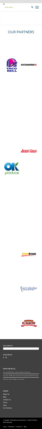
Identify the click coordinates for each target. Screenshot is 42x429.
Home (5, 402)
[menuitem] (31, 7)
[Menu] (36, 7)
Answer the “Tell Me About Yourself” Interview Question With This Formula (20, 375)
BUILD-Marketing (7, 422)
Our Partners (7, 408)
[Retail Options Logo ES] (17, 7)
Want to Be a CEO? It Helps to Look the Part (13, 379)
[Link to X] (31, 424)
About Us (6, 394)
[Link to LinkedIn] (37, 424)
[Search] (31, 7)
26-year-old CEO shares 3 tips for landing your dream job (16, 372)
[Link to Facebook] (34, 424)
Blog (4, 397)
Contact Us (7, 399)
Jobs (4, 405)
